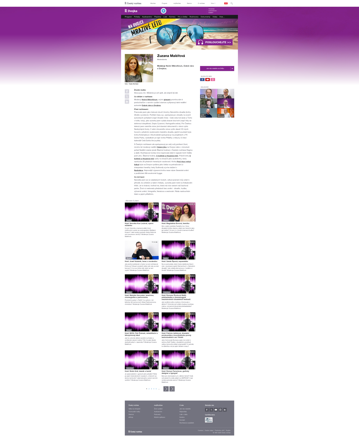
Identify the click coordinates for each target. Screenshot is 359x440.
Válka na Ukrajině (134, 409)
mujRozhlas (177, 3)
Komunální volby (134, 412)
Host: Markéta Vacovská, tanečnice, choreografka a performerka (139, 296)
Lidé (165, 17)
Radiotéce (138, 170)
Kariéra (182, 417)
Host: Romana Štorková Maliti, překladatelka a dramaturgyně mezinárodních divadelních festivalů (176, 297)
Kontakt (182, 420)
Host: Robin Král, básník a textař (138, 371)
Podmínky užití (219, 430)
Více (222, 17)
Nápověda (183, 412)
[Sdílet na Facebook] (127, 91)
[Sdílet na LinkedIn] (127, 101)
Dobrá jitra (162, 147)
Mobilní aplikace (159, 417)
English (228, 430)
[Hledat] (231, 3)
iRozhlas (153, 3)
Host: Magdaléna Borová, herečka (175, 223)
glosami (167, 100)
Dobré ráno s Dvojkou (151, 105)
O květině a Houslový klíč (167, 156)
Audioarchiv (212, 10)
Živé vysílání (158, 409)
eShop (131, 417)
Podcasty (157, 414)
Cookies (200, 430)
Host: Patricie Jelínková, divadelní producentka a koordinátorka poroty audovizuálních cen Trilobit (176, 335)
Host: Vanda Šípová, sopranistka (175, 261)
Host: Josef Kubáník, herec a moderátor (141, 261)
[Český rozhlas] (133, 3)
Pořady (137, 17)
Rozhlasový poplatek (187, 423)
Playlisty (157, 17)
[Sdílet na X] (127, 96)
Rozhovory (194, 17)
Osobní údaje (209, 430)
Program (164, 3)
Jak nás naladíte (185, 409)
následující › (166, 388)
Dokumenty (205, 17)
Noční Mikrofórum (174, 66)
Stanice (189, 3)
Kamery (210, 12)
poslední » (172, 388)
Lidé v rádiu (184, 414)
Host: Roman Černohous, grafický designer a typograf (175, 372)
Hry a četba (182, 17)
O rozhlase (201, 3)
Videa (215, 17)
